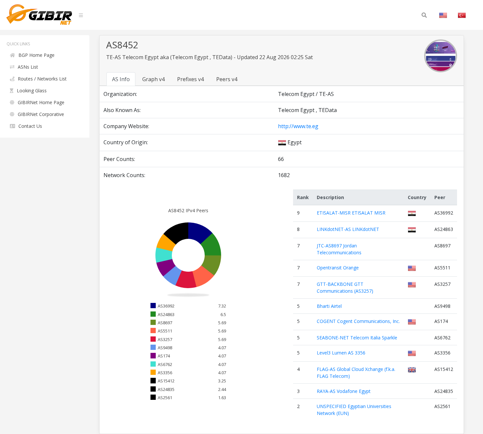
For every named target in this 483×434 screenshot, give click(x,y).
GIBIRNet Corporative (41, 114)
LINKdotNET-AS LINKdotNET (348, 229)
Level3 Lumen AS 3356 (341, 353)
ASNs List (28, 67)
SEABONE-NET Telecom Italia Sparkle (357, 337)
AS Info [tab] (121, 79)
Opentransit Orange (338, 267)
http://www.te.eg (298, 126)
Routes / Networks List (42, 79)
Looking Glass (32, 90)
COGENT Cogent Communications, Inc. (358, 321)
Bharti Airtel (329, 306)
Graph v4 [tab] (153, 79)
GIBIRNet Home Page (41, 102)
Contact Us (30, 126)
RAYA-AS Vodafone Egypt (344, 391)
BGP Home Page (36, 55)
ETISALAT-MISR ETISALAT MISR (351, 213)
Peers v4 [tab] (226, 79)
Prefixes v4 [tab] (190, 79)
